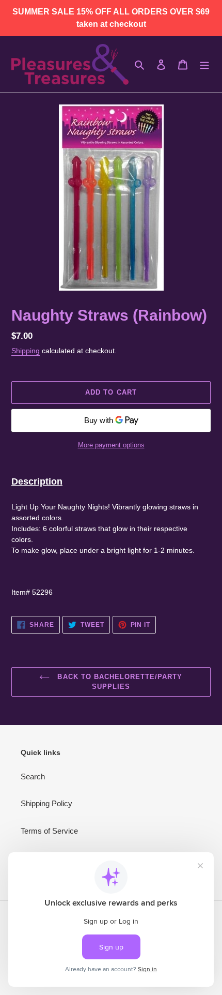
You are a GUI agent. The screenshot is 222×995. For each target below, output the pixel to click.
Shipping (25, 350)
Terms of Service (49, 830)
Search (33, 776)
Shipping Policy (46, 803)
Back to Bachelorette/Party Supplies (118, 682)
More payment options (111, 445)
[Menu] (204, 64)
